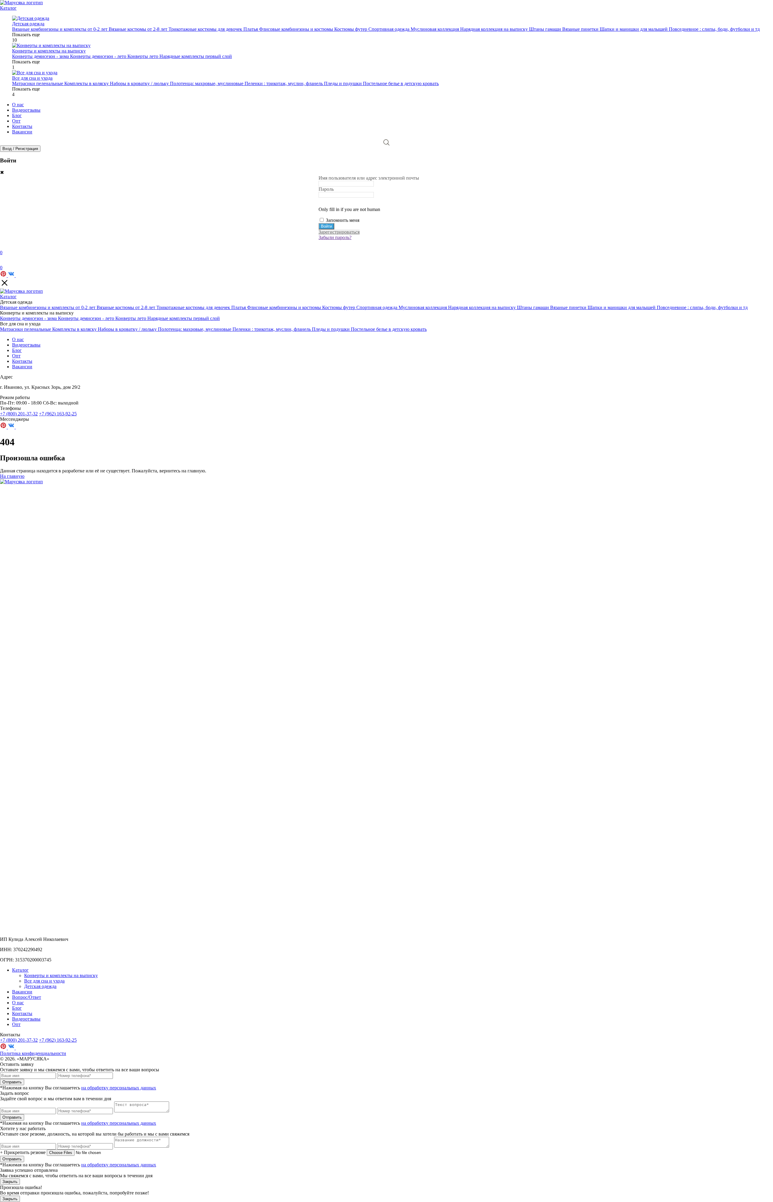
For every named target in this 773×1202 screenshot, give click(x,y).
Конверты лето (143, 56)
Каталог (8, 8)
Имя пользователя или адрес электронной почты (369, 178)
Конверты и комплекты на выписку (61, 975)
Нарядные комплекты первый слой (195, 56)
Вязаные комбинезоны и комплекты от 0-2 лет (60, 29)
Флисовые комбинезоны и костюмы (296, 29)
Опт (16, 120)
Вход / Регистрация (20, 148)
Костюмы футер (351, 29)
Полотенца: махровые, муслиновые (207, 83)
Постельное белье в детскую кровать (401, 83)
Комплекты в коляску (87, 83)
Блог (17, 115)
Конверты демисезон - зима (41, 56)
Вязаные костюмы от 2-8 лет (138, 29)
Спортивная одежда (389, 29)
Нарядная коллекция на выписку (494, 29)
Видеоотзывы (26, 110)
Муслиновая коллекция (435, 29)
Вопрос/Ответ (26, 997)
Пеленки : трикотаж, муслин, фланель (284, 83)
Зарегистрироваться (339, 232)
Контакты (22, 126)
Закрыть (10, 1181)
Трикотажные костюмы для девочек (205, 29)
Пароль (326, 189)
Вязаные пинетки (581, 29)
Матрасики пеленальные (38, 83)
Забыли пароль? (335, 237)
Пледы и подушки (343, 83)
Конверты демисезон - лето (98, 56)
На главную (12, 476)
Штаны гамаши (545, 29)
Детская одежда (40, 986)
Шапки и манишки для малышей (634, 29)
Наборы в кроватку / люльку (140, 83)
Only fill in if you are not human (349, 209)
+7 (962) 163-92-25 (58, 413)
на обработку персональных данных (118, 1087)
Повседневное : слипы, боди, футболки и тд (714, 29)
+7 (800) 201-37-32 (19, 413)
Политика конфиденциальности (33, 1053)
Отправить (12, 1082)
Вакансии (22, 131)
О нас (18, 104)
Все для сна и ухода (44, 980)
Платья (251, 29)
